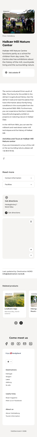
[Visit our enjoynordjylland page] (6, 343)
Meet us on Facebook (14, 401)
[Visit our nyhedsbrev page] (24, 343)
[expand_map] (31, 221)
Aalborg (9, 382)
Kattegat (9, 374)
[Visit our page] (12, 343)
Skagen (8, 377)
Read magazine (11, 398)
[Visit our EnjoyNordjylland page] (18, 343)
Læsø (8, 379)
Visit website (13, 72)
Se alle (8, 385)
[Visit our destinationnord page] (30, 343)
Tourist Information (13, 416)
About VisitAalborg (13, 413)
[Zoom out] (31, 255)
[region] (18, 238)
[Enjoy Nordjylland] (13, 353)
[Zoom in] (31, 249)
